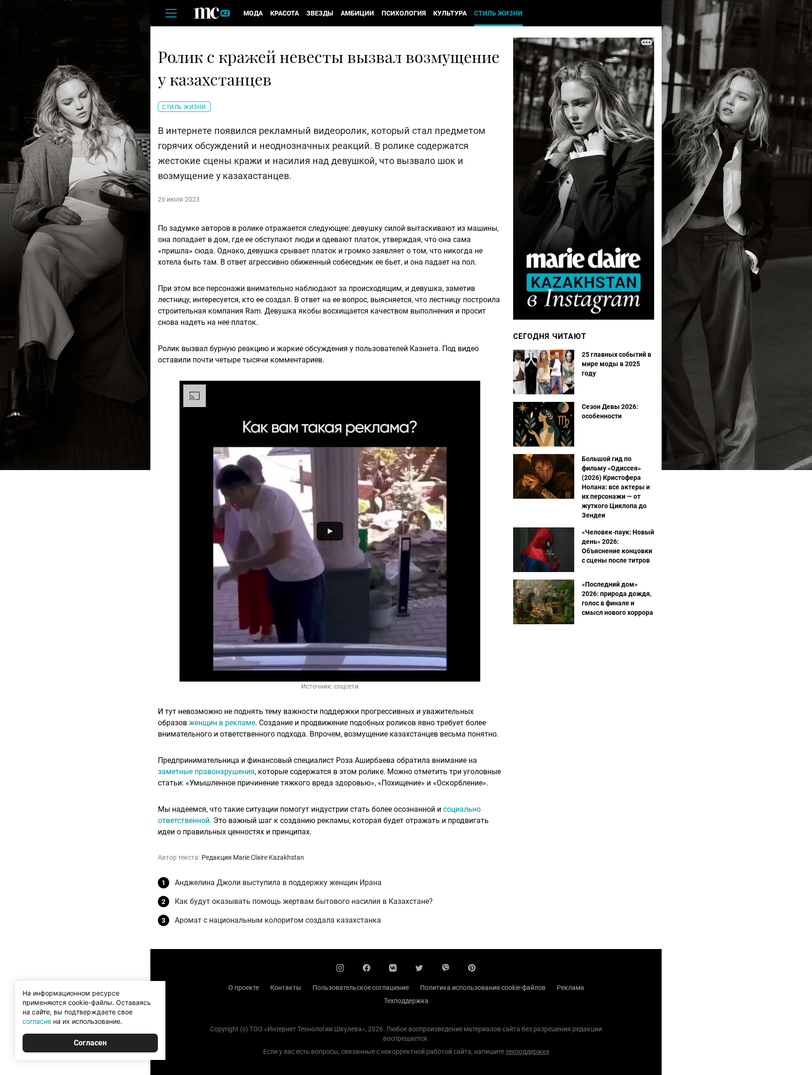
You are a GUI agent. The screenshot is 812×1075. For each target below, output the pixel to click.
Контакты (285, 987)
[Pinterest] (472, 968)
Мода (253, 13)
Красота (284, 13)
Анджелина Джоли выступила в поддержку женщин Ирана (278, 882)
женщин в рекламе (222, 722)
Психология (404, 13)
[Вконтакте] (393, 968)
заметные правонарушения (206, 771)
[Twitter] (419, 968)
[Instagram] (340, 968)
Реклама (570, 987)
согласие (37, 1021)
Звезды (319, 13)
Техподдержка (406, 1000)
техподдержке (527, 1051)
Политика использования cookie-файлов (483, 987)
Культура (450, 13)
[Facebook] (366, 968)
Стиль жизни (498, 13)
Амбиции (357, 13)
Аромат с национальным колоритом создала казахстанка (278, 920)
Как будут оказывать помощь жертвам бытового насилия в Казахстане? (304, 901)
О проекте (243, 987)
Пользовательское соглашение (360, 987)
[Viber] (445, 968)
